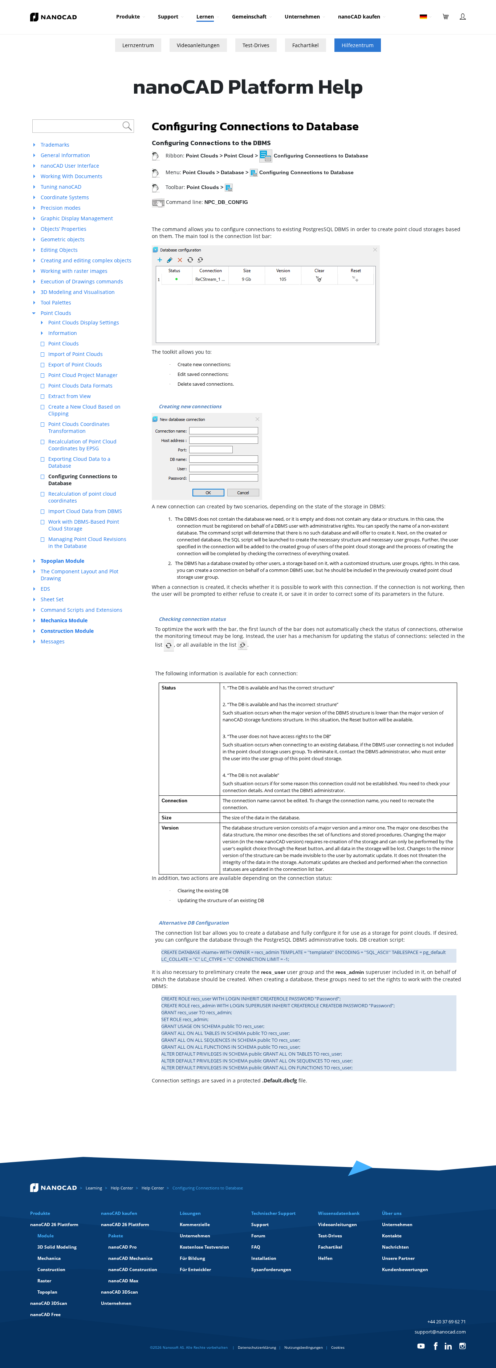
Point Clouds (56, 313)
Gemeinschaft (249, 16)
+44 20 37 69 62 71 (446, 1321)
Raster (44, 1281)
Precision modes (61, 207)
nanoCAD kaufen (359, 16)
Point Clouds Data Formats (80, 385)
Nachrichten (395, 1247)
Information (62, 332)
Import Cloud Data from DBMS (85, 511)
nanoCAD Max (123, 1281)
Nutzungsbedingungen (303, 1347)
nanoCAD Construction (132, 1269)
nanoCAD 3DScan (48, 1303)
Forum (258, 1236)
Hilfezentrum (358, 45)
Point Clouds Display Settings (83, 322)
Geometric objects (63, 239)
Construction (51, 1269)
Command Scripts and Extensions (81, 609)
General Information (65, 155)
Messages (53, 641)
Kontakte (392, 1236)
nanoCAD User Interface (70, 165)
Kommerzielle (195, 1224)
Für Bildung (192, 1258)
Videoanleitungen (198, 45)
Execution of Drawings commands (82, 281)
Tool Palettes (56, 302)
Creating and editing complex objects (86, 260)
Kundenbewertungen (405, 1269)
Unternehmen (302, 16)
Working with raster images (74, 270)
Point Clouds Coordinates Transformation (79, 427)
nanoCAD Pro (122, 1247)
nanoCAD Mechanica (130, 1258)
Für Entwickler (195, 1269)
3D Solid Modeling (57, 1247)
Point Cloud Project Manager (83, 375)
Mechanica (49, 1258)
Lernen (205, 16)
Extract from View (69, 396)
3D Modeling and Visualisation (78, 291)
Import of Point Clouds (75, 354)
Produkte (128, 16)
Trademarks (55, 144)
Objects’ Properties (63, 228)
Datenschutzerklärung (257, 1347)
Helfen (325, 1258)
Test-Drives (256, 45)
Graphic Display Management (77, 218)
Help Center (122, 1188)
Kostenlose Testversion (204, 1247)
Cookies (338, 1347)
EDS (45, 588)
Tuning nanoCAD (61, 186)
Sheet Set (52, 599)
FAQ (255, 1247)
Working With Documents (71, 176)
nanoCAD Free (45, 1314)
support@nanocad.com (440, 1331)
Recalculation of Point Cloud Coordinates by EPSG (82, 445)
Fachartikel (305, 45)
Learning (94, 1188)
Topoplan (47, 1292)
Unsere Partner (398, 1258)
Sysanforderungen (271, 1269)
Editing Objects (59, 249)
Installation (263, 1258)
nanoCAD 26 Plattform (54, 1224)
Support (168, 16)
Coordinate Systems (65, 197)
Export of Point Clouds (75, 364)
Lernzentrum (138, 45)
